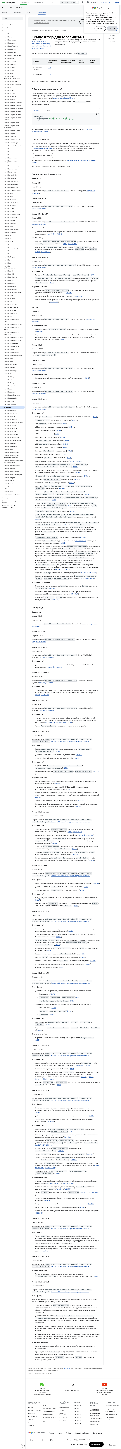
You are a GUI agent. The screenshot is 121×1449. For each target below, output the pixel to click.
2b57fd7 (79, 755)
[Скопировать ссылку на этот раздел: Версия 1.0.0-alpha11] (50, 700)
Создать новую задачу (43, 155)
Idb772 (74, 849)
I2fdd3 (37, 695)
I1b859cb (52, 588)
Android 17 (77, 1405)
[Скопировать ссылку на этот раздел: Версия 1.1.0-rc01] (48, 199)
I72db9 (72, 1069)
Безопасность (32, 1413)
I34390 (87, 494)
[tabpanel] (66, 119)
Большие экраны (64, 1407)
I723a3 (96, 1276)
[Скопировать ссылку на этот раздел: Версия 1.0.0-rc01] (48, 384)
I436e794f (54, 600)
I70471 (78, 998)
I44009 (50, 1183)
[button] (12, 27)
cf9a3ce (39, 331)
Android (30, 1407)
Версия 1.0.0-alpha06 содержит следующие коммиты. (70, 983)
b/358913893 (45, 695)
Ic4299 (59, 1085)
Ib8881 (96, 1166)
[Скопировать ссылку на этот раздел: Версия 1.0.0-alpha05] (51, 1046)
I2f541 (65, 444)
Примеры (29, 12)
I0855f (59, 723)
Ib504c (69, 1011)
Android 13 (77, 1417)
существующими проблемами (42, 148)
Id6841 (65, 525)
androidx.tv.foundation (39, 41)
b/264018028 (68, 1183)
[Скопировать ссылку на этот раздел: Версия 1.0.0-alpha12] (50, 673)
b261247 (39, 1213)
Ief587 (76, 906)
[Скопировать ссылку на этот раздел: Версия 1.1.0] (43, 183)
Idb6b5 (50, 234)
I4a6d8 (83, 1077)
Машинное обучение (49, 1408)
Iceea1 (91, 1077)
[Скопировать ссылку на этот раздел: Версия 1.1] (43, 179)
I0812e (75, 467)
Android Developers (37, 30)
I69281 (58, 430)
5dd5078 (38, 1145)
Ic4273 (96, 771)
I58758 (72, 461)
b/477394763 (72, 244)
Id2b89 (58, 937)
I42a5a (54, 843)
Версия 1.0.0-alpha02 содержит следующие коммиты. (70, 1266)
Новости (30, 1419)
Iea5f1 (57, 434)
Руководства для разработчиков (95, 1414)
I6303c (65, 244)
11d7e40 (38, 1112)
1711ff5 (77, 758)
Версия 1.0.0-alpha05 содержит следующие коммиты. (70, 1056)
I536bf (82, 890)
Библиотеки (42, 12)
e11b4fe (59, 1189)
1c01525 (58, 1183)
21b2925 (91, 1116)
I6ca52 (73, 1131)
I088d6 (63, 424)
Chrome (60, 1433)
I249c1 (86, 476)
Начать (112, 28)
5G (44, 1422)
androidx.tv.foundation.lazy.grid (41, 44)
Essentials (23, 2)
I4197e (81, 578)
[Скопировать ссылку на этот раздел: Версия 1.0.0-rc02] (48, 361)
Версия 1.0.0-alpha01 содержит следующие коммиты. (70, 1292)
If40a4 (90, 726)
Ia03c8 (69, 451)
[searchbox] (12, 18)
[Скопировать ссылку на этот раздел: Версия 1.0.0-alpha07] (51, 911)
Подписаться (96, 1444)
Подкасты (31, 1425)
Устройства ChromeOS (62, 1414)
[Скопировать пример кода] (98, 114)
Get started (7, 8)
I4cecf (52, 1015)
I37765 (56, 1174)
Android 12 (77, 1420)
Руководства (16, 12)
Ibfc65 (82, 537)
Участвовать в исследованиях (110, 1418)
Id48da (63, 543)
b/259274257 (39, 1168)
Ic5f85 (88, 964)
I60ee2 (74, 420)
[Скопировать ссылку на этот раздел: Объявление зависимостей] (64, 89)
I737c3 (81, 835)
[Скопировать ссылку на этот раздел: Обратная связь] (51, 140)
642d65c (38, 797)
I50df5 (70, 931)
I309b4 (57, 569)
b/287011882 (88, 835)
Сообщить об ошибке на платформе (112, 1406)
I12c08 (87, 1065)
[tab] (37, 110)
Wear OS (61, 1410)
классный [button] (37, 111)
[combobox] (69, 2)
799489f (91, 1204)
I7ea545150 (54, 302)
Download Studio (95, 1421)
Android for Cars (64, 1418)
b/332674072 (67, 723)
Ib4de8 (61, 489)
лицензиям (67, 1368)
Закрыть (100, 28)
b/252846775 (77, 832)
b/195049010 (50, 1168)
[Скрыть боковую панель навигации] (23, 1445)
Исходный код (32, 1416)
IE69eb (49, 951)
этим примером (80, 541)
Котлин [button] (47, 111)
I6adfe (70, 506)
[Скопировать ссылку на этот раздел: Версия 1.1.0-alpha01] (50, 257)
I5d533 (37, 519)
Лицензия (46, 1440)
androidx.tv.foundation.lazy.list (41, 46)
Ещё (52, 2)
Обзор (4, 12)
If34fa (95, 417)
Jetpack (18, 8)
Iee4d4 (37, 1079)
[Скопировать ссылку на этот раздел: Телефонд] (45, 608)
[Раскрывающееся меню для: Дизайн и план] (45, 2)
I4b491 (58, 751)
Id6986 (76, 479)
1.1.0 (49, 68)
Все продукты (97, 1433)
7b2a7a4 (57, 784)
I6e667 (52, 283)
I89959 (93, 275)
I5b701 (53, 994)
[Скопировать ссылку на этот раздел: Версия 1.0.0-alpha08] (51, 866)
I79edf (45, 1079)
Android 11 (77, 1423)
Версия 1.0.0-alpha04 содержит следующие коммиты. (70, 1100)
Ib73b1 (83, 573)
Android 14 (77, 1414)
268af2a (67, 1137)
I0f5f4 (71, 427)
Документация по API (96, 1418)
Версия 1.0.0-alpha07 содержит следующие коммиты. (70, 921)
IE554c (48, 1024)
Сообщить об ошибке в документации (112, 1410)
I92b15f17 (69, 293)
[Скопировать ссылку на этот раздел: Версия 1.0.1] (43, 312)
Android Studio (106, 2)
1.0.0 (49, 74)
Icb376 (52, 1079)
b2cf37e (82, 1207)
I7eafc (69, 458)
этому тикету (50, 723)
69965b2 (81, 801)
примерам (79, 1065)
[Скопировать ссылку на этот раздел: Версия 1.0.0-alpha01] (51, 1282)
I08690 (84, 954)
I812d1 (70, 832)
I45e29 (82, 957)
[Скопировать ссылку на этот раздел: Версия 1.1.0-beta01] (50, 214)
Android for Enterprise (34, 1410)
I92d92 (71, 483)
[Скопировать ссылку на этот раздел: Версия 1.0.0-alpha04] (51, 1090)
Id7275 (75, 855)
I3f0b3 (86, 887)
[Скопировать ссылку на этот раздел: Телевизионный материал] (63, 175)
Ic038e (57, 945)
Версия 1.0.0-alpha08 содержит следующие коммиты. (70, 876)
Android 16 (77, 1408)
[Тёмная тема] (96, 114)
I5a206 (77, 473)
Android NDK (94, 1424)
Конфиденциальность (49, 1418)
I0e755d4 (74, 594)
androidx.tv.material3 (38, 48)
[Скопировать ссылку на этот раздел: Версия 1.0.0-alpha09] (51, 812)
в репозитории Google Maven (63, 98)
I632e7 (37, 900)
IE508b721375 (78, 296)
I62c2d (62, 437)
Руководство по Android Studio (94, 1409)
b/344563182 (57, 234)
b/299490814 (91, 573)
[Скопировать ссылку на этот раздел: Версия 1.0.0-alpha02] (51, 1257)
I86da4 (96, 883)
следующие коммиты (39, 209)
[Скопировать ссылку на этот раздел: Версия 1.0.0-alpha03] (51, 1219)
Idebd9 (72, 511)
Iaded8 (67, 441)
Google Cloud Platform (82, 1433)
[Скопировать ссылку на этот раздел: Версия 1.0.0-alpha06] (51, 973)
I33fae (72, 1001)
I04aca (78, 461)
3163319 (86, 378)
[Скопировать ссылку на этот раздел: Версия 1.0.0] (44, 345)
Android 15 (77, 1411)
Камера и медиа (48, 1414)
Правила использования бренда (61, 1440)
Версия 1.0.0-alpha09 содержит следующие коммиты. (70, 822)
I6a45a (92, 961)
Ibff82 (62, 968)
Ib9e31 (65, 448)
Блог (29, 1422)
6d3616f (70, 789)
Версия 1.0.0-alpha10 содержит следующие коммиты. (70, 742)
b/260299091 (69, 1189)
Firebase (68, 1433)
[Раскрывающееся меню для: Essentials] (29, 2)
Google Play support (111, 1414)
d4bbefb (78, 806)
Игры (44, 1405)
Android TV (62, 1421)
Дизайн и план (38, 2)
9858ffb (63, 339)
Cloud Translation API (41, 23)
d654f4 (37, 1040)
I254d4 (91, 860)
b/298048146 (65, 569)
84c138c (47, 1200)
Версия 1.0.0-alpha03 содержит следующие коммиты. (70, 1229)
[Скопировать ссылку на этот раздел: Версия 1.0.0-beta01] (50, 399)
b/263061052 (47, 1145)
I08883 (54, 500)
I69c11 (54, 1008)
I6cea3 (64, 454)
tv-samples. (44, 1251)
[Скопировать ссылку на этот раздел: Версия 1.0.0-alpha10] (51, 732)
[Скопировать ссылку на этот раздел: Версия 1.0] (43, 307)
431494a (51, 1122)
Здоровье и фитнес (49, 1411)
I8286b (65, 768)
